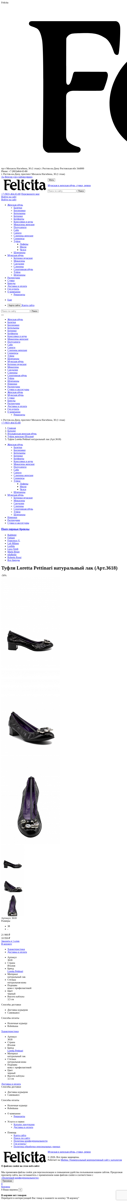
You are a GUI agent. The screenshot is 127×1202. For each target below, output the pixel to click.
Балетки (18, 207)
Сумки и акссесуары (18, 389)
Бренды (11, 283)
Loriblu (11, 546)
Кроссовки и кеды (23, 221)
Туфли (17, 241)
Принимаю (7, 1181)
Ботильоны (19, 213)
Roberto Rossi (14, 557)
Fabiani (11, 537)
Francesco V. (13, 540)
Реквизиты (19, 294)
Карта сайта (21, 305)
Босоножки (20, 210)
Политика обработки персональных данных (37, 1146)
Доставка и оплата (17, 286)
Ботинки (18, 216)
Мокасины (19, 261)
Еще (9, 299)
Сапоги (18, 233)
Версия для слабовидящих (17, 177)
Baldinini (11, 535)
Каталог (11, 431)
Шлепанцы (19, 252)
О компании (13, 291)
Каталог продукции (24, 1124)
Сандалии (19, 263)
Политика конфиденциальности (31, 1141)
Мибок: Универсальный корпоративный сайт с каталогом (91, 1160)
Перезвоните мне (30, 194)
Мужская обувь (15, 255)
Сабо (16, 230)
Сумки (11, 280)
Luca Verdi (12, 549)
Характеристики (16, 949)
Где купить (13, 289)
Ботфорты (19, 219)
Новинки (12, 384)
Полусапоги (20, 227)
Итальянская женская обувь (22, 433)
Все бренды (13, 560)
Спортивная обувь (23, 269)
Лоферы (24, 244)
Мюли (23, 247)
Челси (23, 249)
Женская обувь (15, 205)
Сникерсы (19, 238)
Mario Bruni (13, 551)
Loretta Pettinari (15, 971)
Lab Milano (13, 543)
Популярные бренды (15, 529)
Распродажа (13, 277)
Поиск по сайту (22, 1138)
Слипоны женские (23, 235)
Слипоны (19, 266)
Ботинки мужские (23, 258)
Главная (11, 428)
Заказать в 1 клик (10, 941)
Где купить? (20, 1143)
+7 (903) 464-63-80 (11, 194)
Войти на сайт (8, 196)
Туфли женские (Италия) (20, 436)
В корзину (6, 944)
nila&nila (11, 554)
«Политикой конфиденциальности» (20, 1177)
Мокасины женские (24, 224)
